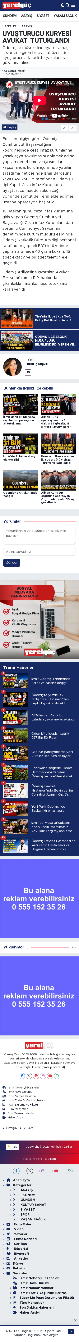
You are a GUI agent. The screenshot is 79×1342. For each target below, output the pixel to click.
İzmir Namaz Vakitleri (22, 1096)
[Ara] (68, 5)
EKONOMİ (28, 1195)
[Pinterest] (36, 1076)
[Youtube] (50, 1076)
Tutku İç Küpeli (36, 364)
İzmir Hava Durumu (20, 1091)
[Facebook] (22, 1076)
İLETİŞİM (11, 1128)
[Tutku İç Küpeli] (12, 366)
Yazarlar (20, 1234)
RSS (14, 1146)
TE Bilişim (49, 1158)
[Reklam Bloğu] (39, 619)
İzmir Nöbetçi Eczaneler (23, 1087)
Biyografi (21, 1253)
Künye (18, 1263)
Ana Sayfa (21, 1180)
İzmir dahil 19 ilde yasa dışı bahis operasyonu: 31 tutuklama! (19, 420)
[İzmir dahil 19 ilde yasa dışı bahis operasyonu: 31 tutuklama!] (20, 404)
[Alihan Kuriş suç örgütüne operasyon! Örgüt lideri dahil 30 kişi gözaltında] (58, 480)
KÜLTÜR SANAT (33, 1204)
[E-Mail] (28, 372)
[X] (29, 1076)
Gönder (12, 562)
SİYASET (43, 16)
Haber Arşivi (16, 1117)
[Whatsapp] (57, 1076)
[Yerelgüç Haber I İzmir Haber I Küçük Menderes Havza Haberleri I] (16, 5)
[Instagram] (43, 1076)
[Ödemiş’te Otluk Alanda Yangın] (20, 480)
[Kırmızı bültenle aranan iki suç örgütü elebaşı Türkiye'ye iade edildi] (58, 443)
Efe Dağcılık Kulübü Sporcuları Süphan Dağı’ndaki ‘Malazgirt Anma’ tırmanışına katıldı (37, 1335)
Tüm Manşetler (18, 1109)
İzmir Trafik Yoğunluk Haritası (26, 1100)
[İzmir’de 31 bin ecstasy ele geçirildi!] (20, 443)
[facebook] (16, 1171)
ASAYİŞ (26, 16)
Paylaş (11, 127)
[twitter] (29, 1171)
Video (18, 1229)
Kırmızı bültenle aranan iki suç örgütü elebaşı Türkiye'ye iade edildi (57, 459)
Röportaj (20, 1248)
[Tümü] (74, 947)
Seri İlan (20, 1244)
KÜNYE (28, 1128)
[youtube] (56, 1171)
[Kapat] (76, 1320)
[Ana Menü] (73, 5)
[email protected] (53, 1067)
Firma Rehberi (25, 1239)
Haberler (9, 26)
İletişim (19, 1268)
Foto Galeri (22, 1224)
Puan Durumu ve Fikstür (23, 1104)
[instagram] (43, 1171)
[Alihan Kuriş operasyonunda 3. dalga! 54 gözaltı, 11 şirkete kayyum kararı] (58, 404)
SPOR (25, 1214)
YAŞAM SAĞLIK (65, 16)
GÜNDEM (9, 16)
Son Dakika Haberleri (21, 1113)
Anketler (20, 1258)
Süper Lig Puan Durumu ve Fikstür (47, 1297)
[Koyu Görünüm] (62, 5)
